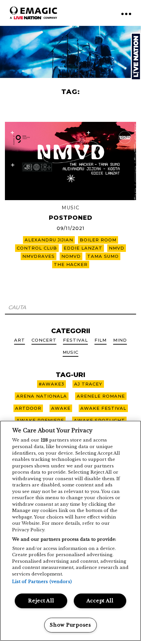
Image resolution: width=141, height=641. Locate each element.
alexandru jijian (49, 239)
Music (70, 208)
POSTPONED (70, 218)
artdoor (28, 408)
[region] (70, 531)
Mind (120, 340)
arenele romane (101, 396)
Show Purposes (70, 625)
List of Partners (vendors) (42, 581)
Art (19, 340)
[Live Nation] (136, 56)
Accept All (100, 601)
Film (100, 340)
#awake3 (51, 383)
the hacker (71, 264)
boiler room (98, 239)
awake (60, 408)
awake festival (103, 408)
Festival (75, 340)
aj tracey (88, 383)
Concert (43, 340)
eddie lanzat (83, 248)
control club (37, 248)
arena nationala (41, 396)
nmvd (116, 248)
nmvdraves (38, 256)
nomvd (71, 256)
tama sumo (103, 256)
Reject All (41, 601)
